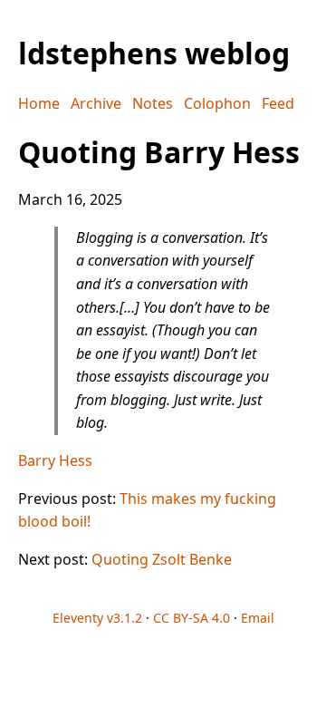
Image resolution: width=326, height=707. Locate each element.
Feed (278, 103)
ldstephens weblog (154, 53)
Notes (152, 103)
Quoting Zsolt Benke (161, 559)
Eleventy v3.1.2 (97, 617)
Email (257, 617)
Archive (96, 103)
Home (39, 103)
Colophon (217, 103)
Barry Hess (55, 460)
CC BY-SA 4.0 (191, 617)
